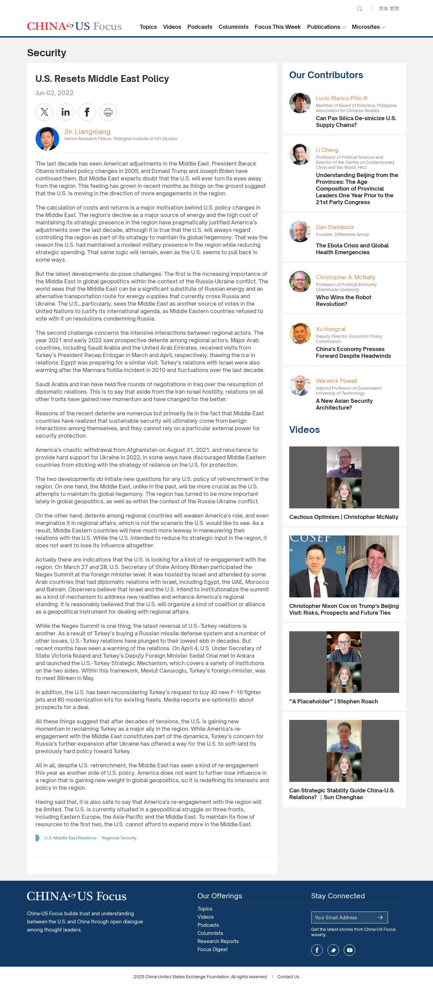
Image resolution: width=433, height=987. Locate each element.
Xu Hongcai (331, 329)
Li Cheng (327, 150)
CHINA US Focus (74, 26)
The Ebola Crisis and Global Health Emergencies (352, 249)
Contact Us (288, 976)
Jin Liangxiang (87, 131)
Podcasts (199, 26)
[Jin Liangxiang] (47, 138)
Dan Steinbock (335, 227)
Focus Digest (213, 949)
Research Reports (218, 941)
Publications (323, 26)
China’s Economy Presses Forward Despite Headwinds (353, 352)
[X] (44, 112)
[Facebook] (87, 112)
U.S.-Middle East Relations (71, 837)
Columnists (234, 26)
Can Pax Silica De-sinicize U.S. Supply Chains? (356, 121)
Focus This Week (278, 26)
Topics (148, 26)
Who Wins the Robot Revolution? (343, 300)
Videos (172, 26)
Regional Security (119, 837)
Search (359, 8)
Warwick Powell (336, 380)
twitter (333, 950)
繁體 (394, 8)
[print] (108, 112)
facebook (317, 950)
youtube (349, 950)
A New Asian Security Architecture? (344, 404)
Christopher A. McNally (345, 277)
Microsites (366, 26)
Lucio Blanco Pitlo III (341, 98)
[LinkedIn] (65, 112)
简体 (383, 8)
